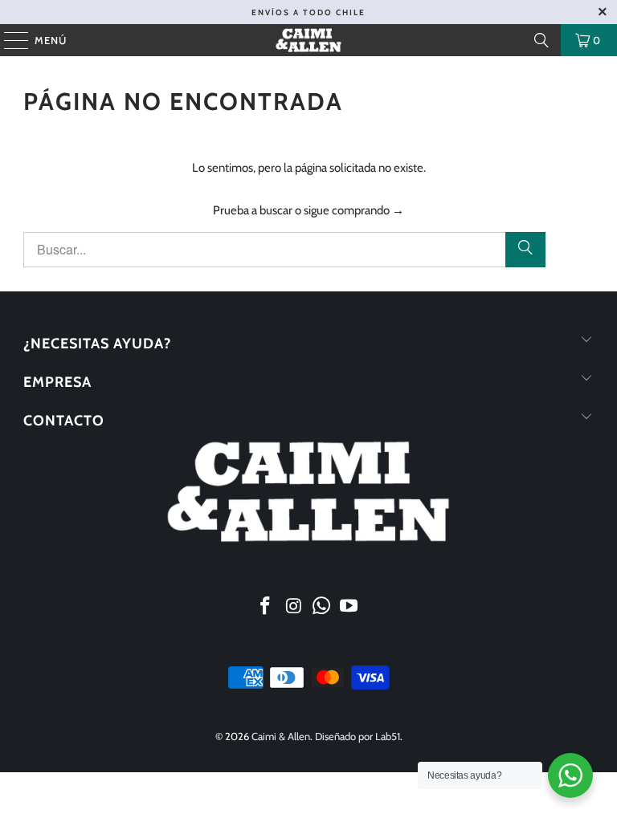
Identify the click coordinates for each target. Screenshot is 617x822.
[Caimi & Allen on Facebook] (266, 607)
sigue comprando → (354, 210)
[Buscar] (541, 40)
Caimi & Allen (280, 736)
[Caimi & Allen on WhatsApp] (322, 607)
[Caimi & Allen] (308, 40)
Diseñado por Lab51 (357, 736)
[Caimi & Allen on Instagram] (294, 607)
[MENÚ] (8, 40)
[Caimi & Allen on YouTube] (349, 607)
